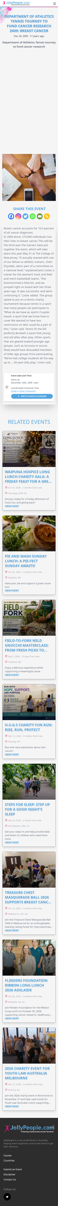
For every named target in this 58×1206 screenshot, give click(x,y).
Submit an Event (13, 1169)
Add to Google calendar (33, 396)
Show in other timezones (23, 391)
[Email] (40, 216)
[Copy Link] (47, 216)
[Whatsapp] (33, 216)
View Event (12, 506)
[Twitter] (25, 216)
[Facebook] (11, 216)
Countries (9, 1160)
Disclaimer (9, 1174)
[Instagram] (18, 216)
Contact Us (10, 1179)
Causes (8, 1155)
